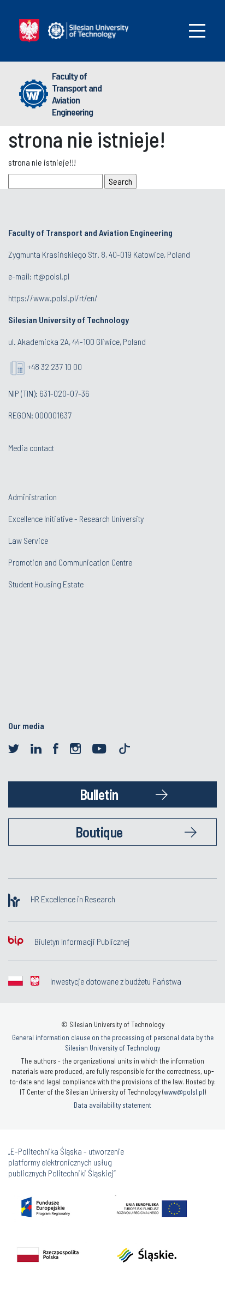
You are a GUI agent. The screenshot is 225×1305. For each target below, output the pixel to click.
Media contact (31, 447)
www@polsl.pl (184, 1092)
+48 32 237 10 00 (54, 366)
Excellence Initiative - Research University (76, 518)
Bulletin (99, 794)
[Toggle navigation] (197, 30)
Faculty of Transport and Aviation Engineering (77, 94)
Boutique (99, 831)
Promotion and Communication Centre (70, 562)
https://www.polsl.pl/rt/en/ (53, 298)
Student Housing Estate (46, 584)
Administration (32, 496)
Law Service (28, 540)
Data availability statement (112, 1105)
